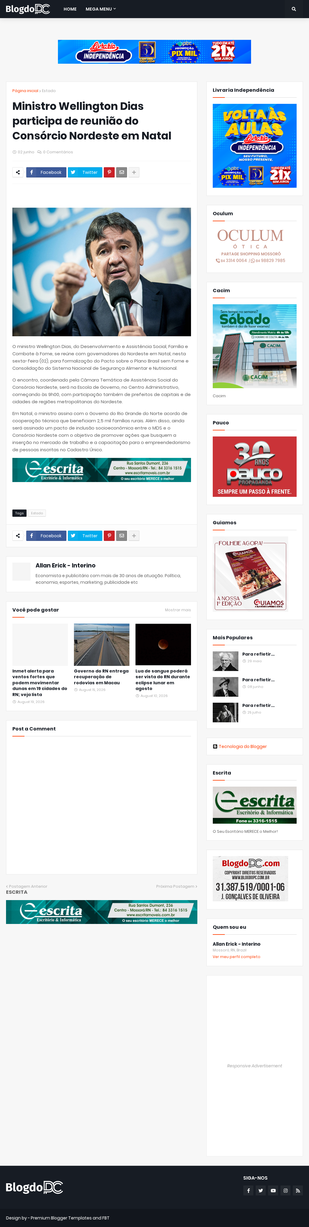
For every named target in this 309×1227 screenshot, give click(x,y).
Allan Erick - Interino (66, 565)
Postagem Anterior (28, 886)
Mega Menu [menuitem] (99, 9)
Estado (49, 91)
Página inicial (25, 91)
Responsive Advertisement (254, 1066)
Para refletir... (258, 654)
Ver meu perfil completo (236, 956)
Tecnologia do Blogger (243, 746)
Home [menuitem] (70, 9)
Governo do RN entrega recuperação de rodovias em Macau (101, 677)
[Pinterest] (109, 172)
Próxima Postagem (175, 886)
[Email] (121, 172)
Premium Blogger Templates (61, 1218)
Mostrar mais (178, 610)
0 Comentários (58, 152)
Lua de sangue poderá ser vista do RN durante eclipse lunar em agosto (162, 680)
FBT (106, 1218)
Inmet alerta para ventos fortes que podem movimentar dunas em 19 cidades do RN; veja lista (39, 683)
